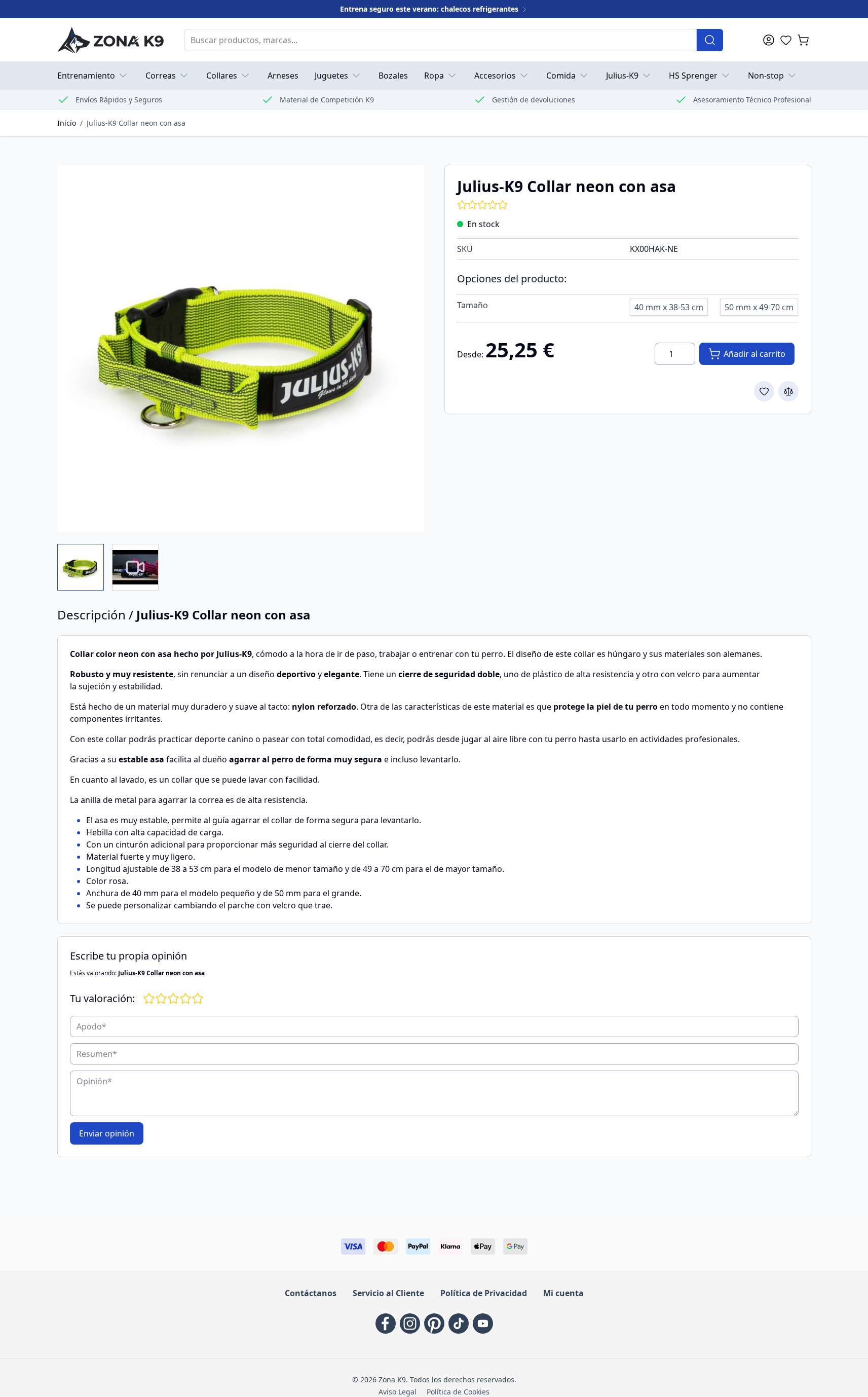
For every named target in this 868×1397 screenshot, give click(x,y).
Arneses (283, 75)
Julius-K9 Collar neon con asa (136, 123)
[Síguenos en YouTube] (483, 1323)
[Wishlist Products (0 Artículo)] (786, 40)
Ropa (434, 75)
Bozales (393, 75)
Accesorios (495, 75)
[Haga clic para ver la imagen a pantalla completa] (240, 348)
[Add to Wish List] (764, 391)
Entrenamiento (86, 75)
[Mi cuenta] (769, 40)
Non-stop (766, 75)
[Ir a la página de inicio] (110, 39)
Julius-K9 (622, 75)
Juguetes (331, 75)
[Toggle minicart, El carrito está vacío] (803, 40)
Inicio (66, 123)
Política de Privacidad (483, 1293)
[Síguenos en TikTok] (458, 1323)
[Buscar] (710, 40)
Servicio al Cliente (388, 1293)
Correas (160, 75)
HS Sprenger (693, 75)
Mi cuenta (563, 1293)
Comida (561, 75)
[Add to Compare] (788, 391)
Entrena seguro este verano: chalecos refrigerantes (430, 9)
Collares (221, 75)
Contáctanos (310, 1293)
